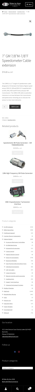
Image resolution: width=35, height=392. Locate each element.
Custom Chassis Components (12, 236)
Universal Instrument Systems (14, 285)
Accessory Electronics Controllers (15, 242)
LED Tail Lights (10, 270)
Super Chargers (8, 306)
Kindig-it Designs (9, 288)
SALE (5, 297)
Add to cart (15, 107)
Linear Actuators (11, 273)
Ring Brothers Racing (10, 294)
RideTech (6, 291)
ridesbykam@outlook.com (10, 336)
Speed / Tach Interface (12, 282)
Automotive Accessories (13, 248)
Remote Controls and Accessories (15, 276)
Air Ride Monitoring (11, 245)
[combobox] (17, 368)
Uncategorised (8, 310)
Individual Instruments (12, 267)
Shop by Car (7, 300)
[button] (30, 21)
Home (5, 12)
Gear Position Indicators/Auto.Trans (16, 264)
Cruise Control (10, 251)
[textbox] (17, 368)
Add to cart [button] (17, 153)
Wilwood (6, 313)
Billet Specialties (9, 230)
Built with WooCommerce (10, 381)
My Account (6, 389)
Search (17, 389)
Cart (27, 387)
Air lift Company (8, 227)
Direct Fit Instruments (12, 257)
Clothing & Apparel (9, 233)
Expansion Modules (11, 261)
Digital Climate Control (12, 254)
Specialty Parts (8, 303)
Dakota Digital (12, 12)
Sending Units (21, 12)
